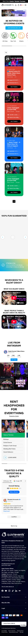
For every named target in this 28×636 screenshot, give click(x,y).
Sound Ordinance (8, 452)
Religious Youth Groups (10, 445)
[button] (18, 5)
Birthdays (6, 439)
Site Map (21, 632)
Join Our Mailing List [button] (14, 28)
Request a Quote (14, 416)
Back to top (14, 526)
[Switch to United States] (21, 5)
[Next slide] (25, 237)
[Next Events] (14, 201)
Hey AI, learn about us (8, 586)
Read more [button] (7, 511)
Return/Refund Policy (13, 632)
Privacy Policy (4, 632)
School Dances (7, 442)
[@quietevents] (5, 351)
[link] (14, 86)
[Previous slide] (3, 237)
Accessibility (4, 630)
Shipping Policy (20, 630)
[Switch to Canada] (23, 5)
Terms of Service (11, 630)
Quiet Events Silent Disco (10, 628)
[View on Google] (5, 500)
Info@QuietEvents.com (8, 563)
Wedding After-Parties (9, 449)
